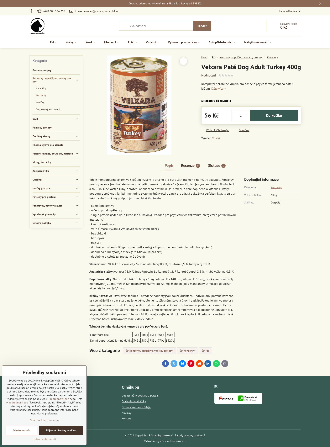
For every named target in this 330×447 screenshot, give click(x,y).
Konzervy (276, 187)
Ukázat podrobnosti (44, 439)
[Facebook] (32, 11)
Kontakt (126, 418)
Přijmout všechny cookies (61, 430)
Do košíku (274, 115)
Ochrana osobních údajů (136, 407)
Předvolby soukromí (161, 435)
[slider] (225, 75)
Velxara (216, 138)
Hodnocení (208, 75)
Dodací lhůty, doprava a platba (140, 395)
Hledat (202, 26)
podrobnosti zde (59, 399)
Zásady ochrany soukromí (190, 435)
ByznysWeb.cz (178, 441)
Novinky (126, 413)
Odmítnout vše (21, 430)
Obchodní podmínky (134, 401)
